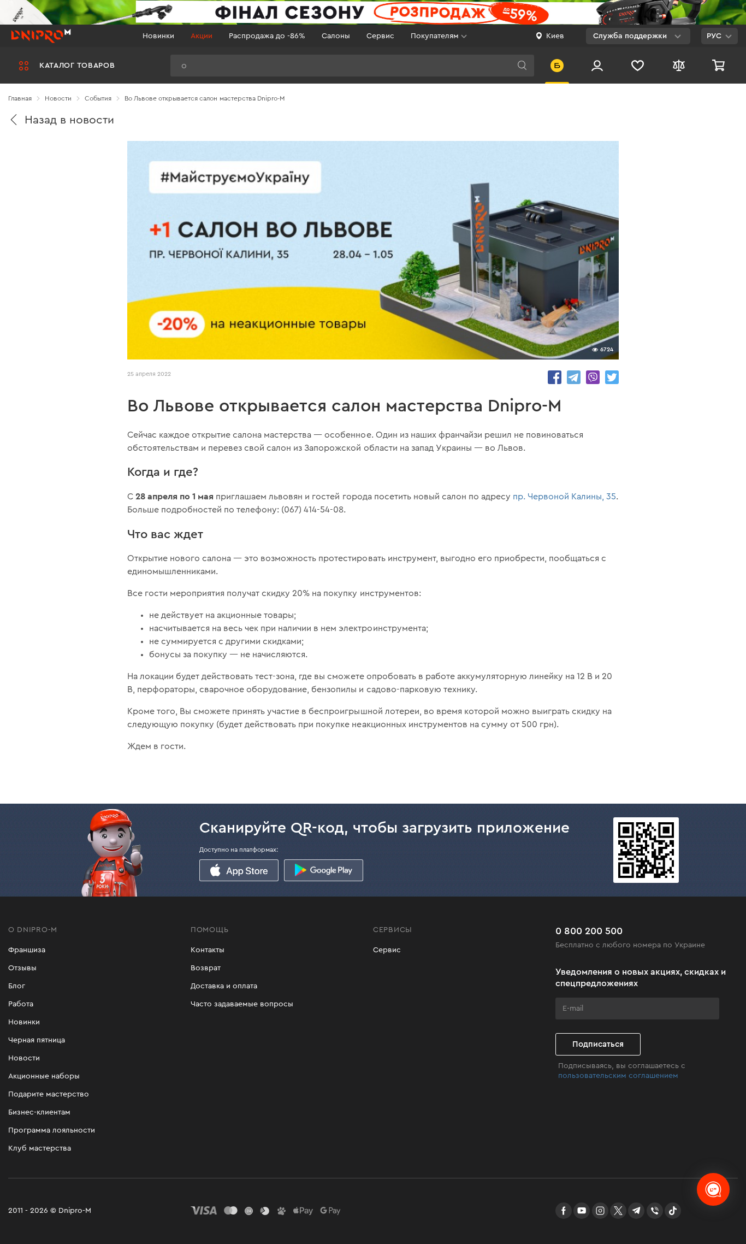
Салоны (336, 36)
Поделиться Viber (593, 377)
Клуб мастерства (39, 1148)
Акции (201, 36)
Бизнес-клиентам (39, 1112)
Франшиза (26, 950)
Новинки (158, 36)
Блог (16, 986)
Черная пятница (36, 1040)
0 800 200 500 (589, 931)
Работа (20, 1004)
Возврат (206, 968)
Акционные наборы (44, 1076)
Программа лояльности (51, 1130)
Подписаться (598, 1044)
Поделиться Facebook (554, 377)
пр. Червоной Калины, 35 (564, 496)
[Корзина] (720, 65)
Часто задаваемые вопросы (242, 1004)
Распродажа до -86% (267, 36)
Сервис (380, 36)
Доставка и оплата (224, 986)
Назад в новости (69, 120)
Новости (24, 1058)
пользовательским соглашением (618, 1076)
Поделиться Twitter (612, 377)
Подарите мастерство (48, 1094)
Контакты (207, 950)
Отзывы (22, 968)
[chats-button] (713, 1189)
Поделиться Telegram (574, 377)
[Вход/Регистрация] (597, 65)
